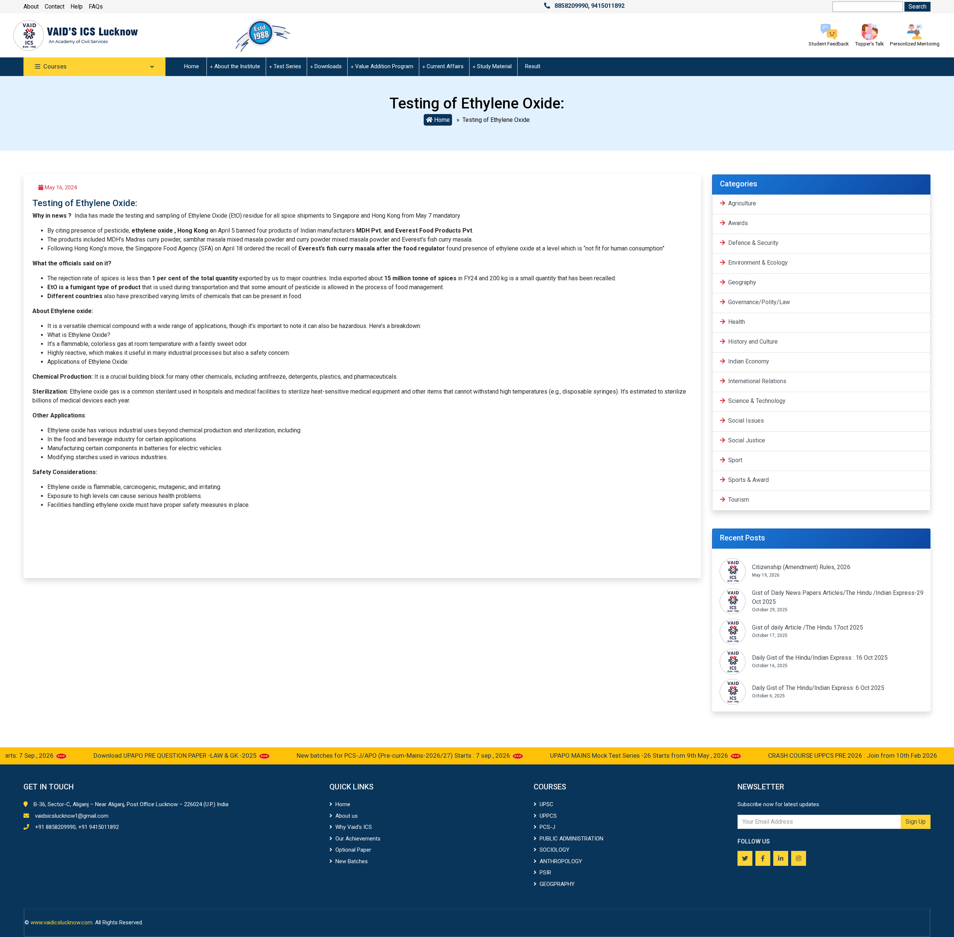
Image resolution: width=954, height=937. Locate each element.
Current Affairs (445, 66)
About (31, 6)
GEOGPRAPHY (557, 884)
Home (191, 66)
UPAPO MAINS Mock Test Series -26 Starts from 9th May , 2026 (615, 755)
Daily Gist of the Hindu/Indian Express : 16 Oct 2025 (820, 657)
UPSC (546, 804)
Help (76, 6)
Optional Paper (353, 849)
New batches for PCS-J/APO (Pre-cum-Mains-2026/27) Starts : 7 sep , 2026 (379, 755)
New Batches (351, 861)
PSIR (545, 872)
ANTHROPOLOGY (561, 861)
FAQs (96, 6)
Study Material (494, 66)
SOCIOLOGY (554, 849)
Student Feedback (829, 44)
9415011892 (608, 5)
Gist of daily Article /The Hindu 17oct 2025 (807, 627)
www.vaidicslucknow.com (61, 922)
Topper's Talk (869, 44)
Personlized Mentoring (914, 44)
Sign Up (916, 821)
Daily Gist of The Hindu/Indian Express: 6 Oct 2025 (818, 687)
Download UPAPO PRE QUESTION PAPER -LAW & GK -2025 (151, 755)
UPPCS (548, 816)
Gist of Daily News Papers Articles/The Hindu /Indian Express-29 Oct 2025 (837, 597)
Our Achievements (357, 838)
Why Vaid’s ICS (353, 827)
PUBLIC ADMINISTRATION (571, 838)
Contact (54, 6)
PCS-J (547, 827)
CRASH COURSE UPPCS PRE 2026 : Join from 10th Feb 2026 (828, 755)
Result (532, 66)
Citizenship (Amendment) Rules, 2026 (801, 567)
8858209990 (571, 5)
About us (346, 816)
